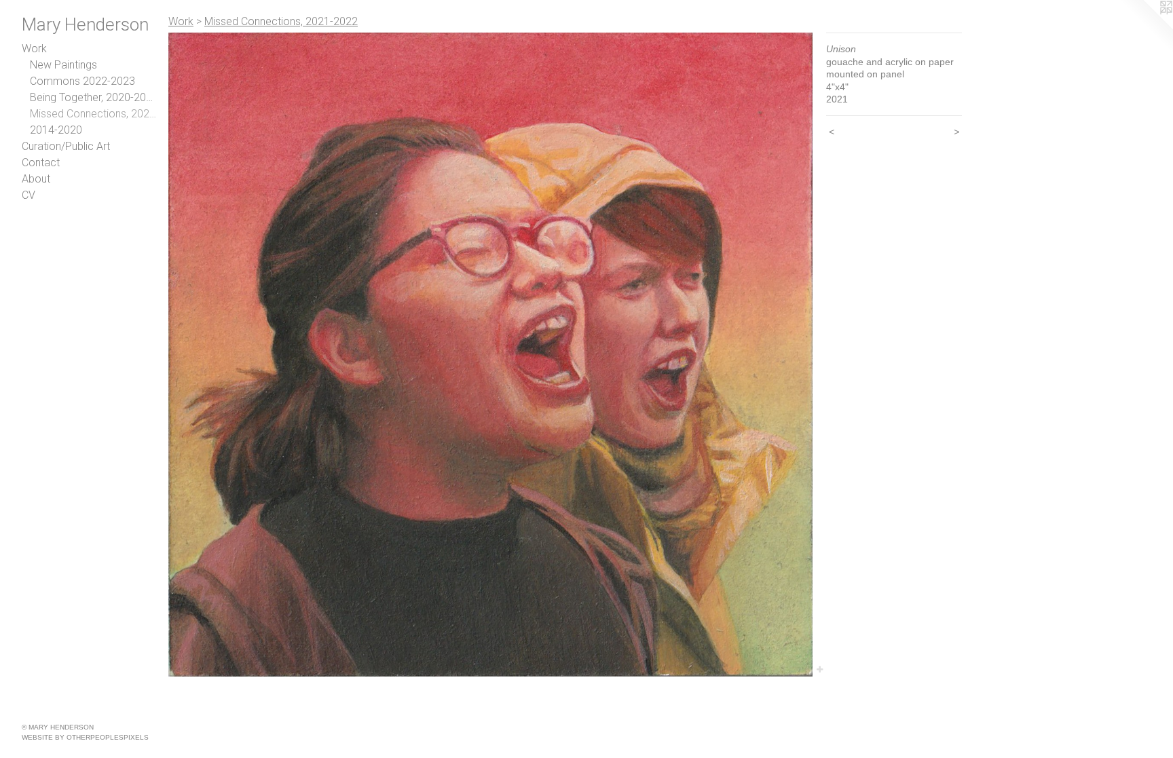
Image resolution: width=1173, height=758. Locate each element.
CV (28, 195)
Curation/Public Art (66, 146)
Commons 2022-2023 (82, 81)
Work (34, 48)
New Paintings (63, 64)
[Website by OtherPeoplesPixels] (1146, 27)
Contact (41, 162)
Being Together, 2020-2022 (93, 97)
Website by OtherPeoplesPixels (85, 737)
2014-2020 (56, 130)
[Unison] (490, 355)
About (36, 178)
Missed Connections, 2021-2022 (93, 113)
